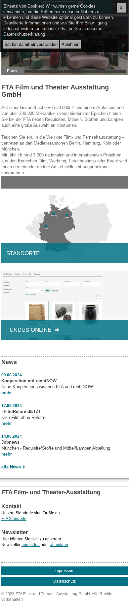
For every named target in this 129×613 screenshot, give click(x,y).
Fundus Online (30, 330)
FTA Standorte (13, 518)
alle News (11, 466)
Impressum (64, 570)
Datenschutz (64, 581)
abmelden (59, 544)
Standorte (23, 253)
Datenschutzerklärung (24, 34)
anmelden (31, 544)
